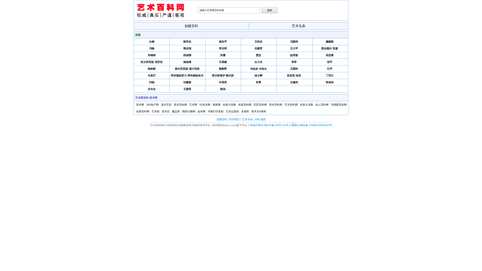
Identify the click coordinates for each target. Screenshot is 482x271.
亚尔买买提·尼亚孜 (152, 61)
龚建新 (330, 41)
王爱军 (187, 89)
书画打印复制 (215, 111)
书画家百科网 (339, 104)
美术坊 (166, 111)
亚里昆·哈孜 (294, 75)
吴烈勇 (330, 55)
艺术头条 (298, 26)
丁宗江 (330, 75)
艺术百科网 (291, 104)
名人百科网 (322, 104)
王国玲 (294, 68)
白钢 (151, 41)
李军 (294, 61)
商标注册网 (188, 111)
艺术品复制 (232, 111)
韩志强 (187, 48)
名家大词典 (229, 104)
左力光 (258, 61)
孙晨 (223, 55)
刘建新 (187, 82)
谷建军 (258, 48)
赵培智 (294, 55)
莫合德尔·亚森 (329, 48)
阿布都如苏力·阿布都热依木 (187, 75)
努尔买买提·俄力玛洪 (187, 68)
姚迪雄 (187, 61)
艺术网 (193, 104)
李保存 (330, 82)
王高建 (223, 61)
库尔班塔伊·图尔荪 (223, 75)
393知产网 (152, 104)
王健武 (294, 82)
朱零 (258, 82)
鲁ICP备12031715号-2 (277, 125)
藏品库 (176, 111)
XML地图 (260, 119)
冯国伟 (294, 41)
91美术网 (204, 104)
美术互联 (166, 104)
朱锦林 (152, 55)
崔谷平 (223, 41)
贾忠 (258, 55)
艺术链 (155, 111)
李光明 (223, 48)
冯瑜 (151, 48)
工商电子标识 (256, 125)
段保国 (187, 55)
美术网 (140, 104)
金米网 (201, 111)
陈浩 (223, 89)
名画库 (245, 111)
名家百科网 (244, 104)
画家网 (216, 104)
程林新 (152, 68)
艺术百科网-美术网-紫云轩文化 (166, 10)
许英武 (223, 82)
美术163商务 (258, 111)
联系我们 (234, 119)
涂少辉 (258, 75)
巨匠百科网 (260, 104)
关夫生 (152, 89)
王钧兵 (258, 41)
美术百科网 (180, 104)
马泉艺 (152, 75)
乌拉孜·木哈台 (258, 68)
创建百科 (191, 26)
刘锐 (151, 82)
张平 (329, 61)
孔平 (329, 68)
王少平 (294, 48)
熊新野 (223, 68)
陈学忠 (187, 41)
